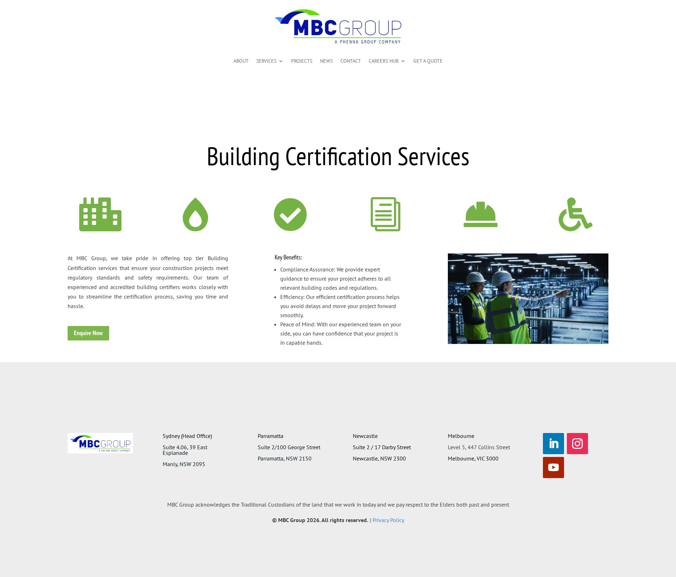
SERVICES (266, 61)
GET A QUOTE (428, 61)
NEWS (326, 61)
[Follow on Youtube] (553, 467)
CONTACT (350, 61)
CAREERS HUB (384, 61)
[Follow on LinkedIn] (553, 443)
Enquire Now (88, 333)
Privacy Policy (388, 519)
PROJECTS (301, 61)
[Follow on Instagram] (577, 443)
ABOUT (241, 61)
